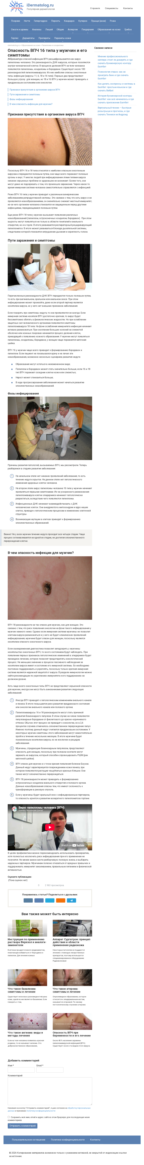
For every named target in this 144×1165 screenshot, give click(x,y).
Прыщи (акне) (98, 21)
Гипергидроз (40, 21)
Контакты (128, 8)
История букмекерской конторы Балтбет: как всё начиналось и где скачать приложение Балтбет (116, 99)
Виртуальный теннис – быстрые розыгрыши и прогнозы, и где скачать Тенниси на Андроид (114, 111)
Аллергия (73, 29)
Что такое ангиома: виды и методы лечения (25, 1034)
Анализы (36, 29)
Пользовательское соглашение (28, 1139)
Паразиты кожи (62, 38)
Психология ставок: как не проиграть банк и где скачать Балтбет (113, 75)
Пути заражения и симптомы (25, 94)
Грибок (128, 29)
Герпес (14, 38)
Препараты (44, 38)
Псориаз (15, 21)
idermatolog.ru (14, 45)
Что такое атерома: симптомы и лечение (66, 990)
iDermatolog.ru (40, 5)
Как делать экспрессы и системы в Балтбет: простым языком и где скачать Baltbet (116, 87)
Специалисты (111, 8)
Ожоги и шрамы (19, 29)
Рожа (113, 21)
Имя (11, 1065)
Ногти (27, 21)
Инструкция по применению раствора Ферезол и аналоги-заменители (27, 942)
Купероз (82, 21)
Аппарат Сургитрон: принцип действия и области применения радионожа (71, 942)
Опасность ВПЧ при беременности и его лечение (72, 1034)
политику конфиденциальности (41, 1111)
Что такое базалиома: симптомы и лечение (22, 990)
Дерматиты (28, 38)
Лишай (49, 29)
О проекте (95, 8)
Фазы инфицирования (21, 99)
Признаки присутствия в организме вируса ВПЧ (35, 89)
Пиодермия (88, 29)
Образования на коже (109, 29)
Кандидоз (69, 21)
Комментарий (15, 1075)
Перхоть (55, 21)
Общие (60, 29)
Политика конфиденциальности (68, 1139)
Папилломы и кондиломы (53, 45)
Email (39, 1065)
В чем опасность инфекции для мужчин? (31, 104)
